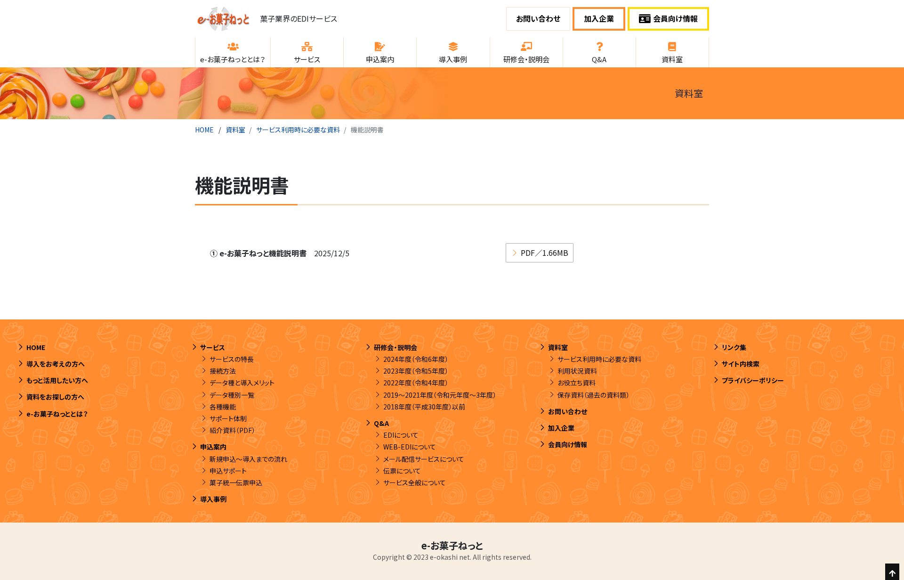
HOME (204, 129)
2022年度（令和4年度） (415, 382)
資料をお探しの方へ (55, 396)
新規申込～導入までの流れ (248, 459)
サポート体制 (228, 418)
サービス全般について (414, 482)
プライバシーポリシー (753, 380)
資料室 (235, 129)
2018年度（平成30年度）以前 (424, 406)
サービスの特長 (232, 359)
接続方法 (223, 371)
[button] (232, 52)
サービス (212, 347)
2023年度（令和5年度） (415, 371)
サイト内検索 (740, 363)
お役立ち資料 (576, 382)
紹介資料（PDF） (232, 430)
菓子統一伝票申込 (236, 482)
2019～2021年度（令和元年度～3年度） (439, 395)
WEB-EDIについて (409, 446)
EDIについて (401, 435)
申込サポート (228, 470)
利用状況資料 (577, 371)
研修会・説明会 (395, 347)
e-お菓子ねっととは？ (57, 413)
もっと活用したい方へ (57, 380)
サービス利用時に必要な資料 (298, 129)
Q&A (381, 423)
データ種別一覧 (232, 395)
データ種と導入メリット (242, 382)
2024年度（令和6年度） (415, 359)
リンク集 (734, 347)
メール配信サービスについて (423, 459)
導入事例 (213, 499)
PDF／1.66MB (544, 252)
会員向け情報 (675, 18)
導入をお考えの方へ (55, 363)
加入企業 (599, 18)
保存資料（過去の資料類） (593, 395)
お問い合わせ (538, 18)
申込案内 (213, 446)
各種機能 (223, 406)
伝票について (402, 470)
